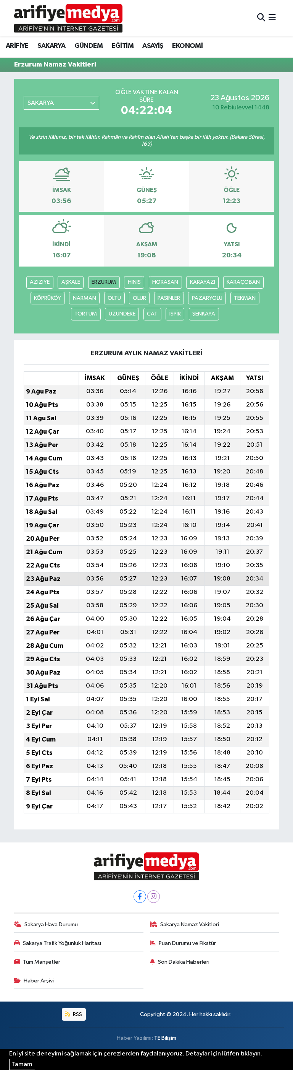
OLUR (139, 298)
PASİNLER (169, 298)
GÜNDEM (88, 45)
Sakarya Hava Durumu (51, 924)
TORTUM (85, 314)
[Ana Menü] (272, 18)
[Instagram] (153, 896)
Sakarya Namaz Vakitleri (189, 924)
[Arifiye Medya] (68, 18)
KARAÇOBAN (243, 282)
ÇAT (152, 314)
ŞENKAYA (203, 314)
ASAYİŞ (152, 45)
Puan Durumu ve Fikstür (187, 943)
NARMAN (84, 298)
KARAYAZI (202, 282)
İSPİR (175, 314)
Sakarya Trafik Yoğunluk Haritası (62, 943)
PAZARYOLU (207, 298)
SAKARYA (51, 45)
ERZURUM (104, 282)
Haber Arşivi (39, 981)
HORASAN (165, 282)
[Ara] (261, 18)
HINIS (134, 282)
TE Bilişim (165, 1038)
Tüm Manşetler (41, 962)
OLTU (114, 298)
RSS (77, 1014)
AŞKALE (70, 282)
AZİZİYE (40, 282)
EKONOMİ (187, 45)
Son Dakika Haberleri (183, 962)
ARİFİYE (17, 45)
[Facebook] (140, 896)
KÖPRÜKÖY (47, 298)
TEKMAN (245, 298)
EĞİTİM (123, 45)
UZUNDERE (122, 314)
